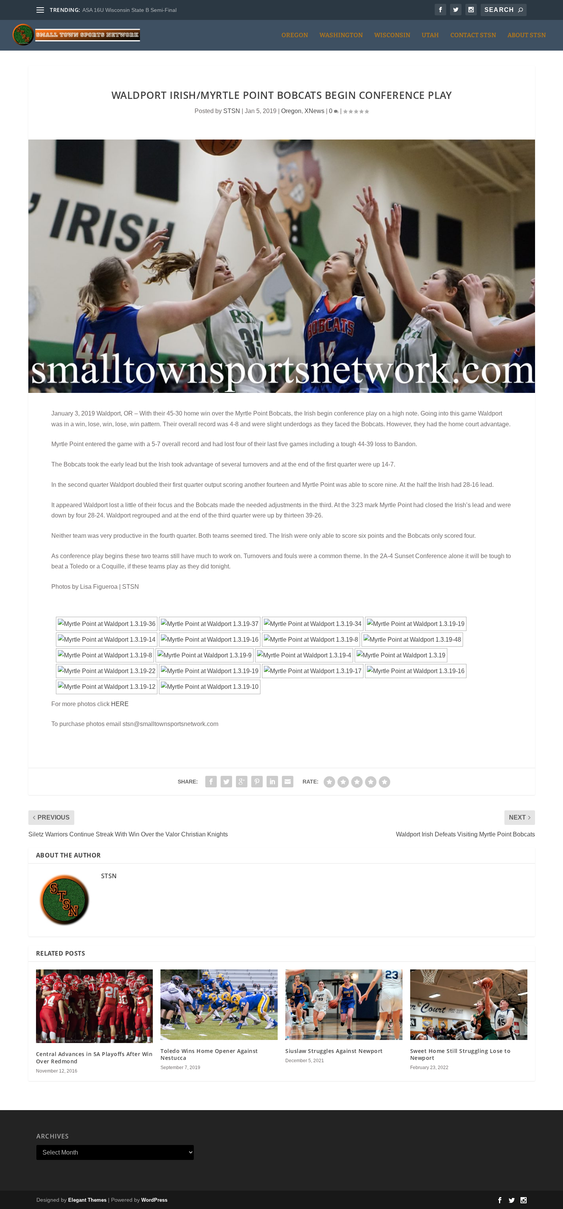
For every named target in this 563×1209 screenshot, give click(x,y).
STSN (231, 111)
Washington (341, 35)
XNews (314, 111)
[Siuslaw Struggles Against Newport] (344, 1004)
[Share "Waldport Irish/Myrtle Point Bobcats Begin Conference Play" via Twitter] (226, 781)
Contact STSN (473, 35)
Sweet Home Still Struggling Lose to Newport (460, 1054)
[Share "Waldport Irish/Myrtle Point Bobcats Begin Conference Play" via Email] (287, 781)
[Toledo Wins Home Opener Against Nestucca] (219, 1004)
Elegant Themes (87, 1200)
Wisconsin (392, 35)
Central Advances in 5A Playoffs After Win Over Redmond (94, 1057)
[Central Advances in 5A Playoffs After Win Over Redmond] (94, 1006)
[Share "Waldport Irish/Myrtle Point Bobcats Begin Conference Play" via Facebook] (211, 781)
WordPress (154, 1200)
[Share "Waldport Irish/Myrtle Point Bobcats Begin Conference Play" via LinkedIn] (272, 781)
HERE (120, 704)
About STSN (526, 35)
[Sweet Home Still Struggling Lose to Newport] (468, 1004)
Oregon (295, 35)
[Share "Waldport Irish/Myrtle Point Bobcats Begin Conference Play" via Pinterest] (257, 781)
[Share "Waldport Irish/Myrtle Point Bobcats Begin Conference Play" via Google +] (241, 781)
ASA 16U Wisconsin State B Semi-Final (129, 10)
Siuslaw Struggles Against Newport (334, 1051)
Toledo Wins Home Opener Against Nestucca (209, 1054)
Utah (430, 35)
